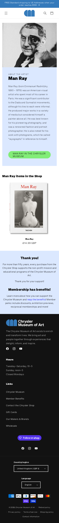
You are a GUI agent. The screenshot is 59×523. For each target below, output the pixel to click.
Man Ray (29, 239)
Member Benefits (15, 398)
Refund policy (44, 507)
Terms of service (30, 512)
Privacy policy (14, 512)
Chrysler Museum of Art (25, 507)
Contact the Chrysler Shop (20, 405)
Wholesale (11, 425)
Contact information (31, 516)
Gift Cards (11, 412)
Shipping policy (47, 512)
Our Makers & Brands (17, 419)
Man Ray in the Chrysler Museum (29, 155)
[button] (6, 13)
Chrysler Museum (15, 392)
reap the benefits (36, 299)
